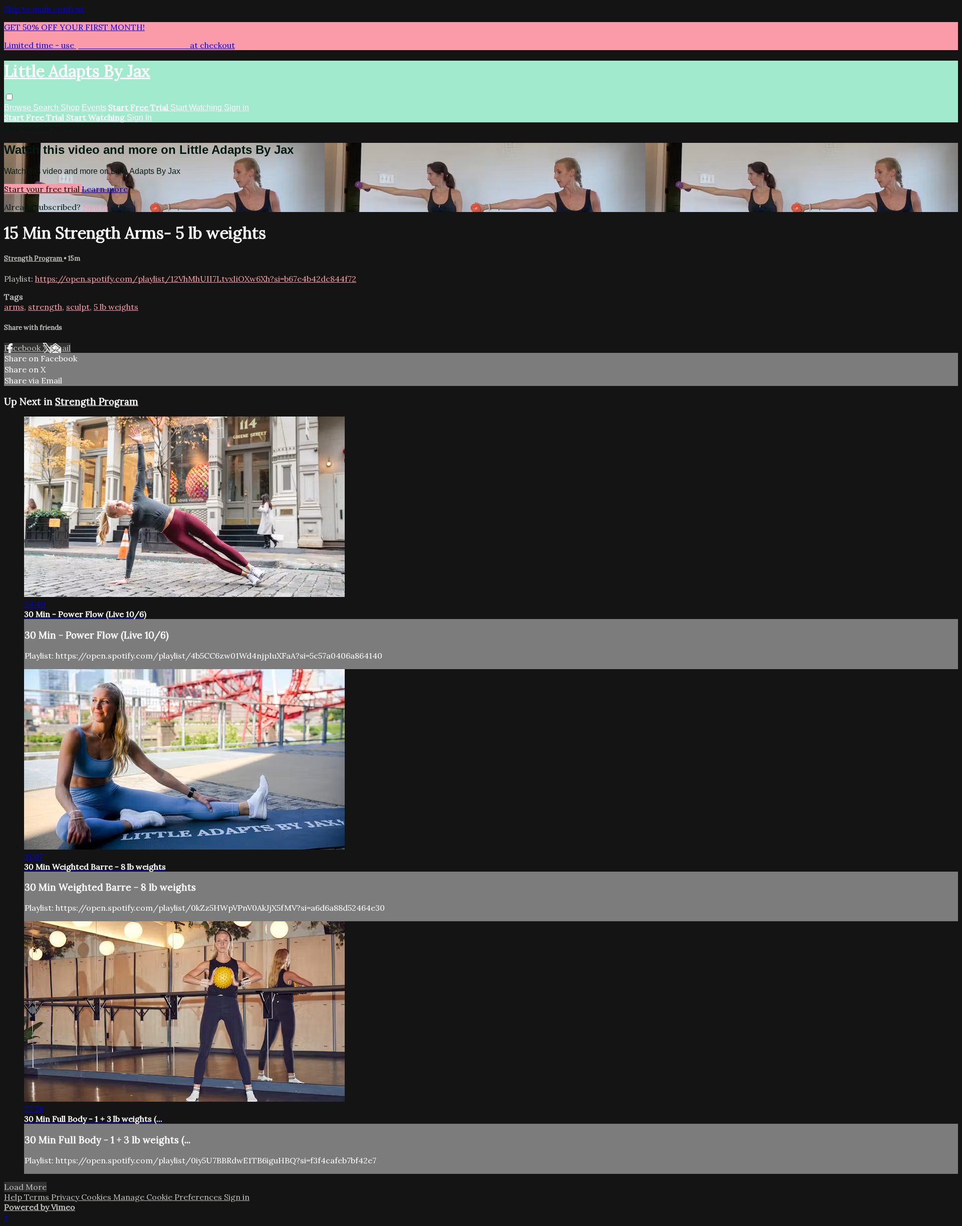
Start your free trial (43, 189)
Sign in (236, 107)
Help (14, 1197)
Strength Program (34, 258)
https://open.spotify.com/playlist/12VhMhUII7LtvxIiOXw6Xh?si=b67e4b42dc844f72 (195, 279)
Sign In (139, 117)
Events (94, 107)
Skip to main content (44, 9)
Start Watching (197, 107)
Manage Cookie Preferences (168, 1197)
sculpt (78, 307)
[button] (9, 97)
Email (60, 348)
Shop (70, 107)
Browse (18, 107)
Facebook (23, 348)
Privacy (66, 1197)
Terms (37, 1197)
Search (47, 107)
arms (14, 307)
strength (45, 307)
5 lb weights (116, 307)
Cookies (97, 1197)
